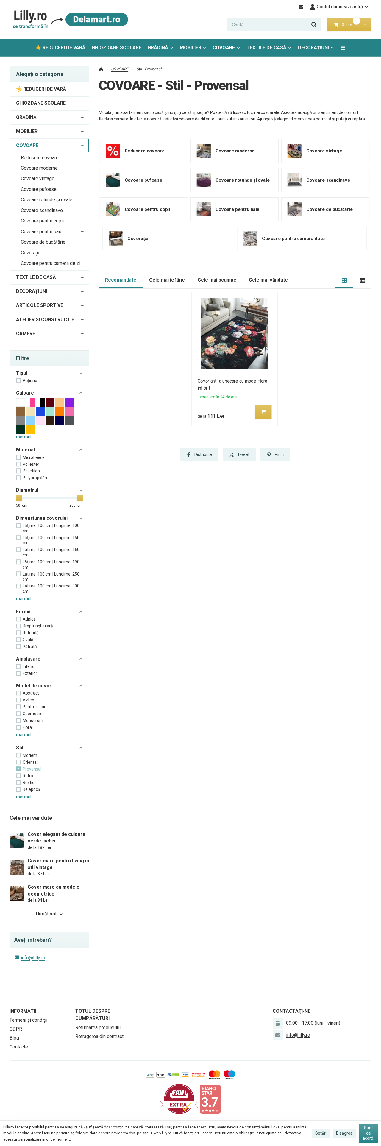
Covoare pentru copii (42, 221)
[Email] (301, 7)
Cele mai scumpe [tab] (217, 280)
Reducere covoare (40, 157)
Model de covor (33, 686)
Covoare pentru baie (42, 231)
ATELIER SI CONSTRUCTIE (45, 319)
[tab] (344, 280)
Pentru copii (34, 706)
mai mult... (25, 436)
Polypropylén (35, 477)
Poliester (31, 464)
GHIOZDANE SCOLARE (116, 47)
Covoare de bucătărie (43, 242)
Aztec (28, 700)
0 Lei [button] (350, 24)
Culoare (25, 393)
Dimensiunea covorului (42, 518)
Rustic (28, 782)
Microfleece (34, 457)
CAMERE (25, 333)
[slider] (19, 498)
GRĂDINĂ (158, 47)
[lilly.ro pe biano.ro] (210, 1099)
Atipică (29, 619)
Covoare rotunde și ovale (46, 199)
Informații (23, 1011)
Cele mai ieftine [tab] (167, 280)
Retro (28, 775)
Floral (28, 727)
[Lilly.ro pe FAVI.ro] (179, 1099)
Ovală (28, 639)
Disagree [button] (344, 1133)
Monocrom (33, 720)
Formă (23, 612)
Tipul (21, 373)
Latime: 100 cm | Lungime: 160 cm (51, 552)
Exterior (30, 673)
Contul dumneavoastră (340, 7)
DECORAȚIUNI (313, 47)
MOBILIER (190, 47)
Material (25, 450)
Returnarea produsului (98, 1027)
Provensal (32, 769)
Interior (29, 666)
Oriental (30, 762)
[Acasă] (69, 19)
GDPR (16, 1029)
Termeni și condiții (28, 1020)
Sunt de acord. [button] (368, 1133)
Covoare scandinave (42, 210)
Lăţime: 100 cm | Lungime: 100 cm (51, 528)
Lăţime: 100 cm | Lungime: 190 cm (51, 564)
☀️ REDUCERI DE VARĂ (60, 47)
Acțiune (30, 380)
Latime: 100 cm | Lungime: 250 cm (51, 577)
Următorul (46, 914)
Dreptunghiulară (38, 626)
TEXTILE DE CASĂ (266, 47)
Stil (19, 748)
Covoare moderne (39, 168)
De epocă (31, 789)
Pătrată (30, 646)
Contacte (19, 1047)
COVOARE (228, 49)
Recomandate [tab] (120, 280)
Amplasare (28, 659)
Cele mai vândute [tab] (268, 280)
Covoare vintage (37, 178)
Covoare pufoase (39, 189)
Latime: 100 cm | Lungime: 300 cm (51, 589)
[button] (364, 24)
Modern (30, 755)
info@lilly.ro (33, 958)
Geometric (32, 713)
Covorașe (30, 253)
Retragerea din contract (99, 1036)
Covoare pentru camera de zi (50, 263)
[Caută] (314, 24)
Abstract (31, 693)
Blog (14, 1038)
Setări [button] (321, 1133)
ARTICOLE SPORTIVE (39, 305)
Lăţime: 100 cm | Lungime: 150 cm (51, 540)
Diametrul (27, 490)
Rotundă (31, 632)
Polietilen (31, 470)
